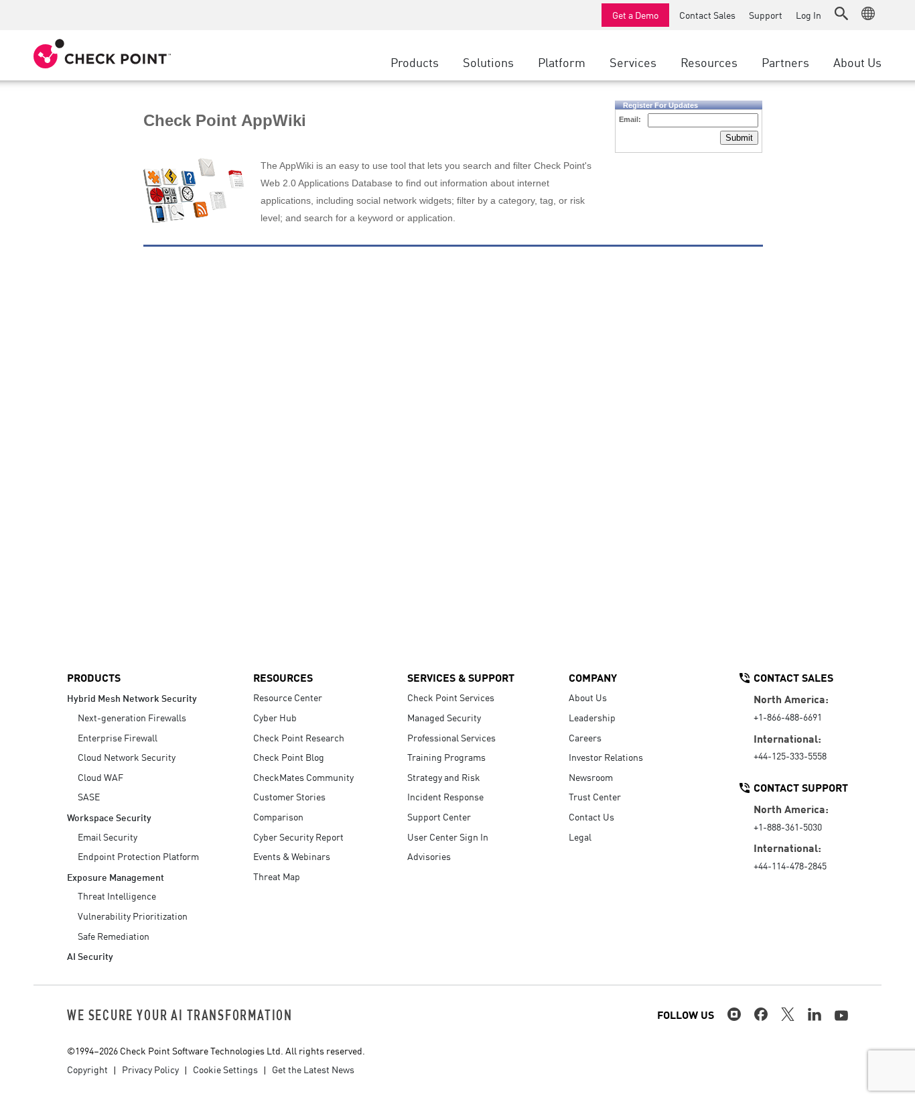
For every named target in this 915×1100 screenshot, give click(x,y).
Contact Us (591, 816)
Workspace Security (109, 816)
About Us (588, 697)
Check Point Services (450, 697)
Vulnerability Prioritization (133, 915)
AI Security (90, 955)
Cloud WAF (100, 777)
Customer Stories (289, 796)
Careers (585, 737)
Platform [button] (561, 61)
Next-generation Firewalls (132, 717)
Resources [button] (709, 61)
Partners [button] (785, 61)
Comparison (278, 816)
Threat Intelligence (117, 895)
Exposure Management (115, 876)
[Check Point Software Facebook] (761, 1014)
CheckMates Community (303, 777)
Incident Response (445, 796)
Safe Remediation (113, 935)
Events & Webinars (291, 856)
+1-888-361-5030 (788, 826)
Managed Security (444, 717)
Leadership (592, 717)
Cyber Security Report (298, 836)
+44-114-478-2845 (790, 865)
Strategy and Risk (443, 777)
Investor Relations (606, 756)
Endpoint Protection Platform (138, 856)
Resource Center (287, 697)
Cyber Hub (275, 717)
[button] (841, 13)
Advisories (429, 856)
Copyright (87, 1069)
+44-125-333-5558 (790, 755)
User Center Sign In (447, 836)
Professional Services (451, 737)
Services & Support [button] (460, 677)
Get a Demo (635, 14)
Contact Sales (707, 14)
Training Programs (446, 756)
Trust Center (595, 796)
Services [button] (633, 61)
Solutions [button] (488, 61)
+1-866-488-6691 (788, 716)
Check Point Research (298, 737)
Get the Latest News (313, 1069)
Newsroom (591, 777)
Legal (580, 836)
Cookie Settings (225, 1069)
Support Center (439, 816)
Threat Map (276, 876)
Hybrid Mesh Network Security (132, 697)
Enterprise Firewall (117, 737)
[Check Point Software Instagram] (734, 1014)
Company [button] (593, 677)
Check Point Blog (288, 756)
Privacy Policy (150, 1069)
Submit (739, 138)
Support (765, 14)
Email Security (107, 836)
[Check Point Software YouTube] (841, 1015)
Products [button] (415, 61)
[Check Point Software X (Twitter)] (787, 1014)
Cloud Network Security (126, 756)
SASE (89, 796)
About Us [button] (857, 61)
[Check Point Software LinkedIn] (814, 1014)
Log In (808, 14)
